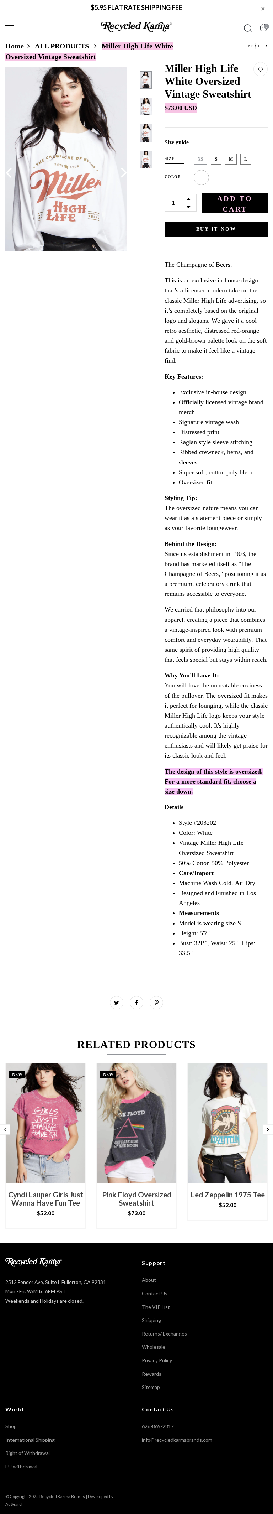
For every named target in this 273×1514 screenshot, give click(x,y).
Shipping (151, 1320)
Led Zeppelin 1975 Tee (228, 1194)
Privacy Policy (157, 1360)
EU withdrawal (21, 1466)
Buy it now (216, 229)
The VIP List (156, 1307)
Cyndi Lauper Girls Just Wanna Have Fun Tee (45, 1198)
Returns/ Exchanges (164, 1334)
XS (200, 159)
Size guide (177, 142)
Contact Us (154, 1293)
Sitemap (151, 1387)
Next (254, 46)
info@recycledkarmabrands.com (177, 1440)
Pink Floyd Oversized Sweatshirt (136, 1198)
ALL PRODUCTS (63, 46)
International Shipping (30, 1440)
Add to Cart (235, 203)
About (149, 1280)
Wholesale (153, 1347)
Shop (11, 1426)
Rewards (151, 1374)
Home (14, 46)
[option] (66, 159)
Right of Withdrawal (27, 1453)
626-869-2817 (158, 1426)
